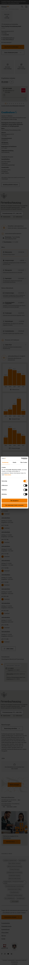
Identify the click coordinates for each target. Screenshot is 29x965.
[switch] (25, 485)
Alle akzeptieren (14, 500)
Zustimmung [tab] (5, 462)
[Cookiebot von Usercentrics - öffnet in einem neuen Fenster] (21, 458)
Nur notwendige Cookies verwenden (14, 505)
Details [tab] (14, 462)
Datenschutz (7, 474)
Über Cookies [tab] (23, 462)
